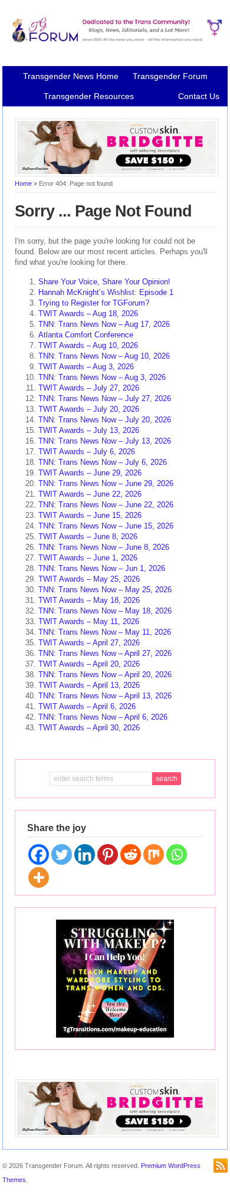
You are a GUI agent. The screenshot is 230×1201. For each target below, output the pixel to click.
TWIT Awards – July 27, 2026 (88, 387)
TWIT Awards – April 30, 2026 (89, 727)
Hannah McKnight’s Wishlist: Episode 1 (105, 292)
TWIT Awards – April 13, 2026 (89, 685)
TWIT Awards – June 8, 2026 (87, 536)
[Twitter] (61, 854)
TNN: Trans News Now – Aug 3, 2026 (102, 377)
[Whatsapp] (176, 854)
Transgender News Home (71, 76)
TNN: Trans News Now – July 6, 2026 (102, 462)
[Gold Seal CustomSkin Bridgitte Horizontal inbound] (116, 174)
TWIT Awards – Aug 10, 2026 (88, 345)
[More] (38, 877)
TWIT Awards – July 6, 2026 (86, 451)
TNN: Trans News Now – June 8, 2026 (103, 547)
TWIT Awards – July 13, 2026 (88, 430)
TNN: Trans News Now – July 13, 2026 (104, 441)
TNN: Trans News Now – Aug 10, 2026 (104, 356)
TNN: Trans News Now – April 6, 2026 (102, 717)
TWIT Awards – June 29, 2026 (90, 472)
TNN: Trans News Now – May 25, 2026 (105, 589)
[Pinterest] (107, 854)
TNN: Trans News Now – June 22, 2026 (105, 504)
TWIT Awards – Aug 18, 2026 (88, 313)
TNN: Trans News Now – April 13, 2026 (105, 695)
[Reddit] (130, 854)
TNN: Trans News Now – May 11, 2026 (104, 632)
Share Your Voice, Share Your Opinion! (104, 281)
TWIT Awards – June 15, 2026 (90, 515)
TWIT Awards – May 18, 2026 (89, 600)
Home (23, 183)
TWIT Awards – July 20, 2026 (88, 409)
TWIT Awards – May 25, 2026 (89, 579)
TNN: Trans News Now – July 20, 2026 (104, 419)
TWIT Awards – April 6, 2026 (87, 706)
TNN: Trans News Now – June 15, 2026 (105, 525)
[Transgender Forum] (115, 40)
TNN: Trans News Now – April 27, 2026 (105, 653)
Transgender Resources (89, 96)
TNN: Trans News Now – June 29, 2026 (105, 483)
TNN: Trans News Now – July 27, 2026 (104, 398)
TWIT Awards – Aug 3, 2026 (86, 366)
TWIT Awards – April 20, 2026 (89, 663)
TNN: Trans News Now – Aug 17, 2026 (104, 324)
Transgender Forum (170, 76)
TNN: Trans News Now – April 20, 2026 (105, 674)
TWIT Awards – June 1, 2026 (87, 557)
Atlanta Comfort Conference (85, 334)
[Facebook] (38, 854)
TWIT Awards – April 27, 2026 (89, 642)
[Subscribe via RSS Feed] (220, 1166)
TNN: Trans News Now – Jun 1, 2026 (101, 568)
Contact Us (198, 96)
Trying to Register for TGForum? (93, 302)
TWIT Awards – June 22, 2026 (90, 494)
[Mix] (153, 854)
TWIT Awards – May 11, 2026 (88, 621)
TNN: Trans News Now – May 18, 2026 (105, 610)
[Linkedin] (84, 854)
